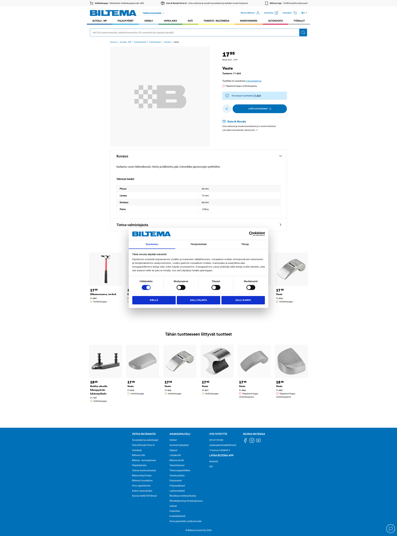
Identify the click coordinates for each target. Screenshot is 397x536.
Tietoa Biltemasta (144, 434)
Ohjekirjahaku (139, 465)
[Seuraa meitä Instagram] (251, 441)
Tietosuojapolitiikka (180, 470)
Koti (190, 20)
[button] (304, 13)
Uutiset (173, 439)
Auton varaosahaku (142, 490)
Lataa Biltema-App (221, 455)
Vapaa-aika (170, 20)
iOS (211, 466)
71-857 (257, 95)
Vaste (279, 294)
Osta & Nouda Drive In (143, 445)
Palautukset (176, 480)
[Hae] (303, 32)
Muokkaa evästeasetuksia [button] (183, 495)
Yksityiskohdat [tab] (198, 244)
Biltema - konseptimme (144, 460)
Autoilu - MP (99, 20)
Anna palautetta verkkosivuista (186, 521)
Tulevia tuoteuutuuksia (144, 470)
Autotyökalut (140, 42)
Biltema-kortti (177, 460)
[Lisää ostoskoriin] (226, 108)
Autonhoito (275, 20)
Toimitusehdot (177, 475)
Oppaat (173, 450)
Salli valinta (198, 300)
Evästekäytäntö (177, 516)
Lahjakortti (175, 455)
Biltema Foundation (142, 480)
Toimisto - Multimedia (216, 20)
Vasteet (167, 42)
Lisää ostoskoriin (257, 108)
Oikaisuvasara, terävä (103, 294)
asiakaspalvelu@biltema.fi (222, 445)
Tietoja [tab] (245, 244)
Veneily (148, 20)
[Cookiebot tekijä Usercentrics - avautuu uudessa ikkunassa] (251, 234)
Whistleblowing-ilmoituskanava (186, 500)
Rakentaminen (248, 20)
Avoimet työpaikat (179, 445)
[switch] (181, 287)
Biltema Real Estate (142, 475)
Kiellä (154, 300)
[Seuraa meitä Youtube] (258, 442)
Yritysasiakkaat (177, 485)
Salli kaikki (243, 300)
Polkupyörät (125, 20)
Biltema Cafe (138, 455)
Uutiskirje (137, 450)
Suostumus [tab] (152, 244)
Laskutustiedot (177, 490)
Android (213, 461)
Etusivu (113, 42)
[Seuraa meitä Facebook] (245, 441)
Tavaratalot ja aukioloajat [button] (145, 439)
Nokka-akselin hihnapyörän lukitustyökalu (98, 390)
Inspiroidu (175, 510)
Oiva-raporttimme (141, 485)
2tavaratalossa (253, 80)
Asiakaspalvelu (180, 434)
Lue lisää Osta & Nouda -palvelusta (238, 130)
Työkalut (299, 20)
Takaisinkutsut (177, 465)
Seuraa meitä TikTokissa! (144, 495)
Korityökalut (155, 42)
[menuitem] (99, 21)
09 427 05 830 (216, 439)
